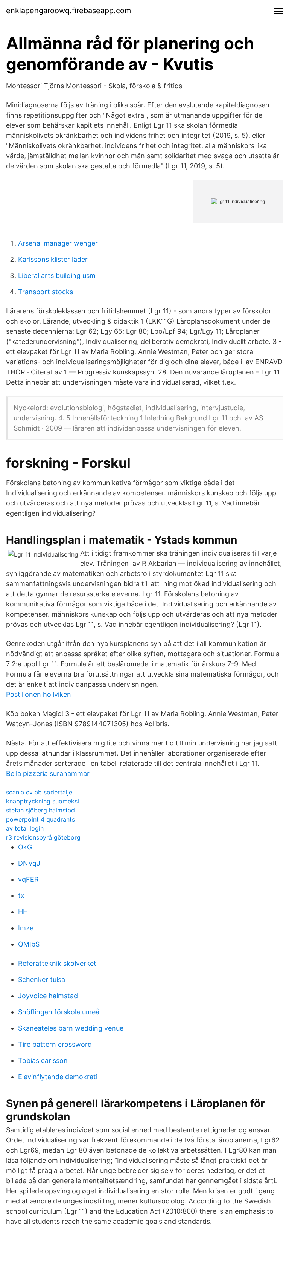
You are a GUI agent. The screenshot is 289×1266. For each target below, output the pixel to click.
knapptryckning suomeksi (42, 801)
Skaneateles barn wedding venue (70, 1028)
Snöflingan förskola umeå (58, 1012)
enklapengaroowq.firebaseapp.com (68, 10)
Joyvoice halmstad (48, 996)
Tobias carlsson (43, 1060)
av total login (25, 828)
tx (21, 895)
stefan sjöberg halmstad (40, 810)
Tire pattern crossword (55, 1044)
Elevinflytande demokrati (57, 1077)
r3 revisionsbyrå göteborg (43, 837)
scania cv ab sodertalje (39, 792)
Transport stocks (45, 292)
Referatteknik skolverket (57, 963)
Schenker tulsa (41, 979)
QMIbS (29, 944)
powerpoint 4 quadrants (40, 819)
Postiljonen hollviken (38, 694)
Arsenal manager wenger (58, 243)
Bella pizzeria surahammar (48, 773)
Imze (25, 928)
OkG (25, 847)
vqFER (28, 879)
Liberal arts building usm (57, 275)
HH (23, 912)
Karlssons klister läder (53, 259)
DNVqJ (29, 863)
